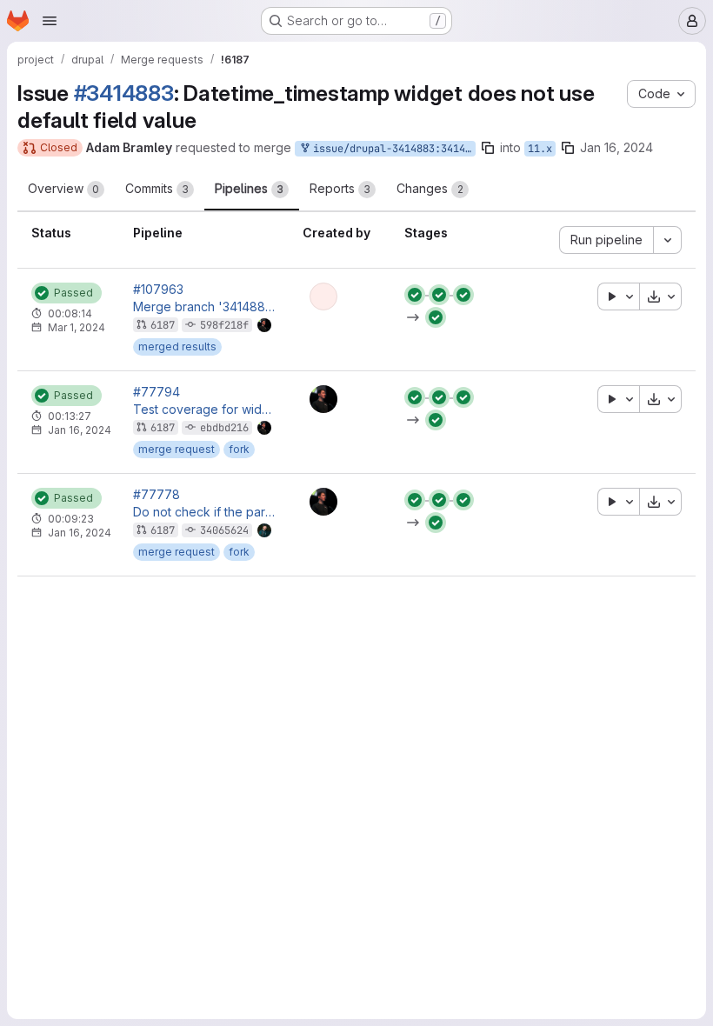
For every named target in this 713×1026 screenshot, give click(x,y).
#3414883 (124, 93)
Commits (157, 188)
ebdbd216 (224, 428)
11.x (540, 149)
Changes (429, 188)
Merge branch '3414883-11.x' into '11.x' (204, 307)
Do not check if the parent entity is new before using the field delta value (204, 512)
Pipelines (249, 188)
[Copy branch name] (487, 147)
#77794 (156, 392)
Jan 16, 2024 (616, 147)
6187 (162, 325)
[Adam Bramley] (323, 399)
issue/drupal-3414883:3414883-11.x (391, 149)
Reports (340, 188)
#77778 (156, 495)
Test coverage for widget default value (204, 409)
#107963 (158, 289)
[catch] (323, 296)
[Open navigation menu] (49, 21)
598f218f (224, 325)
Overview (63, 188)
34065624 (224, 530)
